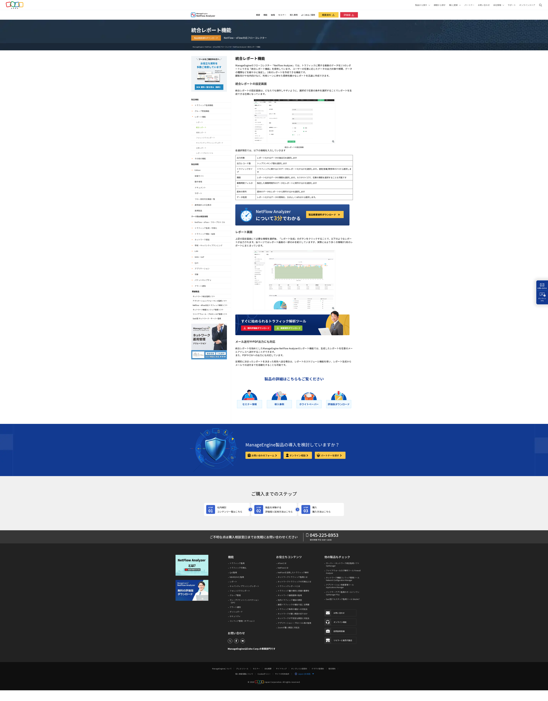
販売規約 (332, 668)
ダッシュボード (236, 611)
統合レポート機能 (254, 47)
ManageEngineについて (222, 668)
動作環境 (198, 181)
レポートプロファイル (204, 153)
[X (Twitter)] (230, 641)
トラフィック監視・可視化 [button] (206, 228)
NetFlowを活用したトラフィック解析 (293, 572)
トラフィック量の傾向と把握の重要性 (293, 590)
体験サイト (199, 176)
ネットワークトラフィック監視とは (292, 577)
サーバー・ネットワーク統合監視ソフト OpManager (342, 564)
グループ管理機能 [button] (202, 111)
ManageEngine (198, 47)
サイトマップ (281, 668)
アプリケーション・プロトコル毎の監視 (294, 623)
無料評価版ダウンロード (258, 328)
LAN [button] (196, 251)
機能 (265, 14)
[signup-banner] (194, 590)
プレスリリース (242, 668)
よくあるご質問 (308, 14)
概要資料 (326, 15)
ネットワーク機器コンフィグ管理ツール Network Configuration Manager (342, 578)
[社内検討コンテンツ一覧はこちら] (227, 509)
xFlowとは (282, 563)
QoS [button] (196, 262)
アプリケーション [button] (202, 268)
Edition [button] (198, 170)
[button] (194, 565)
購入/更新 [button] (453, 5)
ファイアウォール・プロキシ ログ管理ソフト (210, 314)
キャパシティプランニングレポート (244, 586)
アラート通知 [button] (200, 286)
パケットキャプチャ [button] (203, 280)
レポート (199, 122)
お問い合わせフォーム (262, 455)
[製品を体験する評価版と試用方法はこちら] (274, 509)
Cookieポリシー (264, 674)
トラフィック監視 (237, 563)
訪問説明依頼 (339, 631)
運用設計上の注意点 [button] (203, 205)
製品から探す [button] (421, 5)
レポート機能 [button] (200, 116)
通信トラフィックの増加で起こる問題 (293, 604)
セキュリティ (235, 616)
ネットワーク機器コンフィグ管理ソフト (208, 309)
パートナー (469, 5)
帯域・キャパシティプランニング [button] (208, 245)
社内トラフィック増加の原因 (290, 600)
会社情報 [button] (497, 5)
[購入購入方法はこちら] (321, 509)
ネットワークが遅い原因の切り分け (292, 613)
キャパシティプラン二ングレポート (209, 142)
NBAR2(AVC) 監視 (237, 577)
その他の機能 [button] (200, 158)
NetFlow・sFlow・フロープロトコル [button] (210, 222)
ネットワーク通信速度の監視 (290, 595)
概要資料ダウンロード (291, 328)
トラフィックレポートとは (289, 586)
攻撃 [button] (196, 274)
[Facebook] (236, 641)
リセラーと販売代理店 (343, 640)
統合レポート (201, 127)
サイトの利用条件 (282, 674)
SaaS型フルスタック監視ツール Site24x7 (342, 599)
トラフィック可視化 (238, 568)
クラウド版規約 (318, 668)
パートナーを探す (330, 455)
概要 (258, 14)
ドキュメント (200, 187)
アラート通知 (235, 607)
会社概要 (268, 668)
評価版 (347, 15)
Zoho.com (14, 5)
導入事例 (294, 14)
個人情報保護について (244, 674)
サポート (512, 5)
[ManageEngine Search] (540, 5)
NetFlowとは (283, 568)
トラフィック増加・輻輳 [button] (205, 233)
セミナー (282, 14)
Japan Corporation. (273, 681)
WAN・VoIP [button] (199, 257)
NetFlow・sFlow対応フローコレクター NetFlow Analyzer (225, 47)
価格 (273, 14)
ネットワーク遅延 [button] (202, 239)
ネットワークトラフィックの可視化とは (294, 581)
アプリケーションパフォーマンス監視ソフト (210, 301)
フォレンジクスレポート (205, 137)
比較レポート (201, 148)
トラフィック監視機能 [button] (204, 105)
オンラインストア (527, 5)
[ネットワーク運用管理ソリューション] (209, 73)
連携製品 (198, 210)
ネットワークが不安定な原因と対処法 (293, 618)
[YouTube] (242, 641)
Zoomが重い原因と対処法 (288, 627)
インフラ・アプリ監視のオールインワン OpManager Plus (342, 593)
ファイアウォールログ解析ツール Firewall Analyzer (343, 571)
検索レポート (201, 132)
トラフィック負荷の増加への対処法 (292, 609)
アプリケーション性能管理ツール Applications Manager (340, 586)
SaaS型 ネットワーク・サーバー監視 (207, 318)
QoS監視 (233, 572)
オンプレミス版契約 (299, 668)
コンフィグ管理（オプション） (243, 621)
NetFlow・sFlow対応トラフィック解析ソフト (210, 305)
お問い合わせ (484, 5)
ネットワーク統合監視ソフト (204, 296)
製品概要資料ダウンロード (206, 38)
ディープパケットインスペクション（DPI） (244, 601)
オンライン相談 (298, 455)
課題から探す (440, 5)
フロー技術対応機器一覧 (205, 199)
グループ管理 (235, 595)
